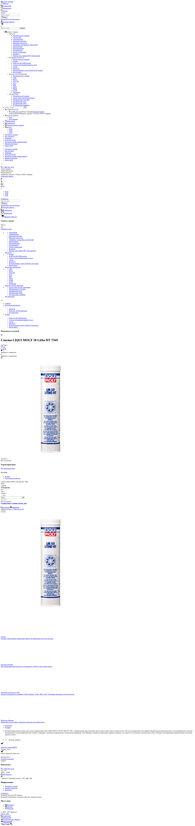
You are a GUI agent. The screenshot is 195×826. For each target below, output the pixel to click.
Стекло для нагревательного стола (21, 320)
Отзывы (3, 349)
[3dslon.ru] (4, 793)
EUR (10, 133)
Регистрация (13, 119)
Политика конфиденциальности (16, 142)
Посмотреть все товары (21, 36)
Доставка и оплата (11, 134)
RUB (10, 129)
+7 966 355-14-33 (16, 112)
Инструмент (13, 327)
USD (10, 131)
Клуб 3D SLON (10, 140)
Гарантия (8, 138)
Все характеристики (8, 468)
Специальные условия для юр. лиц (14, 503)
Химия (7, 314)
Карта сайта (9, 145)
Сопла (11, 322)
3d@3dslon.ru (7, 774)
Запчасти (12, 309)
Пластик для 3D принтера (18, 311)
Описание (8, 726)
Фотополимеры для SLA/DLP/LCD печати (23, 325)
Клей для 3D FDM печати (18, 318)
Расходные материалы (12, 305)
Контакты (8, 790)
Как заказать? (9, 136)
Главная (7, 303)
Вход (10, 117)
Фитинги (12, 323)
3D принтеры (13, 312)
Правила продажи (11, 144)
